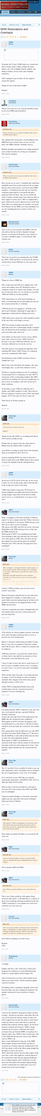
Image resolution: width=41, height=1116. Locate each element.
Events (29, 12)
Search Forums (6, 15)
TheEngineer (13, 956)
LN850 (11, 42)
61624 (11, 249)
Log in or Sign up (33, 1)
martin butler (13, 164)
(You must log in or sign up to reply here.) (29, 1077)
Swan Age (12, 416)
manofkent (12, 101)
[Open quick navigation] (39, 25)
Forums (5, 12)
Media (13, 12)
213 (21, 37)
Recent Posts (16, 15)
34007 (11, 510)
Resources (21, 12)
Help (38, 1104)
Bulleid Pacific (14, 222)
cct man (11, 916)
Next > (25, 37)
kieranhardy (13, 121)
